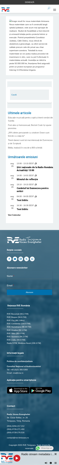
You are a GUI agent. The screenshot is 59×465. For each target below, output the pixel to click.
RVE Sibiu (11, 333)
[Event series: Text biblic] (36, 196)
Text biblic (22, 200)
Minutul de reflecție (27, 179)
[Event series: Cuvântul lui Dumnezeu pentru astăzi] (36, 184)
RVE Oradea (12, 330)
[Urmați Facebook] (9, 259)
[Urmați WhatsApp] (32, 259)
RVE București (13, 314)
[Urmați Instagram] (20, 259)
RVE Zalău (11, 340)
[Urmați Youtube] (15, 259)
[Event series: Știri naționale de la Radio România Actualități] (36, 163)
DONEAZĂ (29, 2)
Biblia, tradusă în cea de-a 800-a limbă (25, 147)
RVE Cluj (11, 320)
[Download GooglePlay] (41, 393)
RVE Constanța (13, 323)
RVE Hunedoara (14, 327)
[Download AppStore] (18, 393)
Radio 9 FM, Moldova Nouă (19, 343)
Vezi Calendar (14, 215)
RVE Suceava (13, 336)
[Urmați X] (26, 259)
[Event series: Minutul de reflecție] (36, 175)
